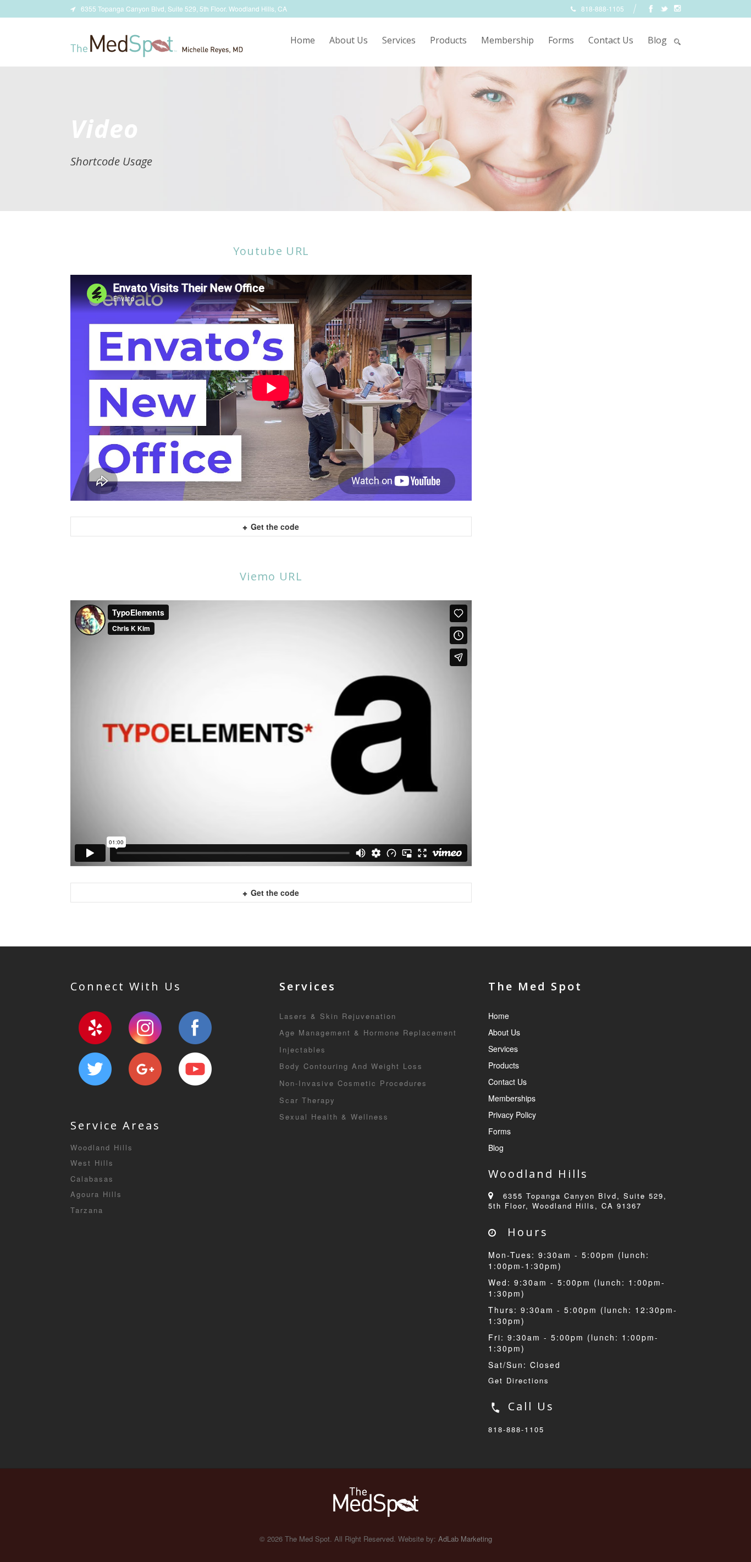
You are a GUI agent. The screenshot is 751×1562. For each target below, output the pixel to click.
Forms (561, 40)
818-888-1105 (516, 1429)
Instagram (145, 1027)
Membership (507, 40)
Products (448, 40)
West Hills (92, 1162)
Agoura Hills (96, 1194)
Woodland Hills (101, 1147)
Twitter (95, 1069)
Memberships (511, 1098)
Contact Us (610, 40)
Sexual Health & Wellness (334, 1116)
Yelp (95, 1027)
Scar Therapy (307, 1100)
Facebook (195, 1027)
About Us (348, 40)
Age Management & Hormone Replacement (368, 1032)
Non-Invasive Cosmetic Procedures (353, 1083)
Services (399, 40)
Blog (657, 40)
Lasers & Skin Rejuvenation (337, 1016)
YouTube (195, 1069)
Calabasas (92, 1178)
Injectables (302, 1049)
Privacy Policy (512, 1114)
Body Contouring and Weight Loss (351, 1066)
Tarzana (86, 1210)
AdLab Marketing (465, 1538)
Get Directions (518, 1380)
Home (302, 40)
